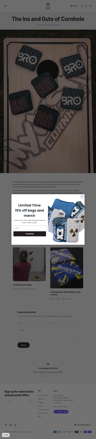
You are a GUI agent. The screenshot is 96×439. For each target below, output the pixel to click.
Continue (30, 234)
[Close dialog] (82, 196)
